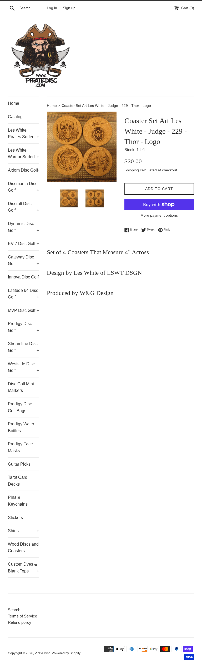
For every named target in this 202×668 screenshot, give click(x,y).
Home (13, 103)
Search (14, 609)
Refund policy (19, 622)
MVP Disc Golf (23, 310)
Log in (52, 8)
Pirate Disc (42, 653)
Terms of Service (22, 616)
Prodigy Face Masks (20, 447)
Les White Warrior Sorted (23, 153)
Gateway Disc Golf (23, 260)
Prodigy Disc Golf (23, 327)
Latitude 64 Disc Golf (23, 294)
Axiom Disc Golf (23, 170)
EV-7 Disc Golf (23, 243)
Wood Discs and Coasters (23, 547)
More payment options (159, 215)
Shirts (23, 531)
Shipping (131, 170)
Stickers (15, 517)
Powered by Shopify (66, 653)
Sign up (69, 8)
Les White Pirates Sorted (23, 133)
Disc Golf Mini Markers (21, 387)
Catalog (15, 116)
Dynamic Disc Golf (23, 227)
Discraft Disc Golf (23, 207)
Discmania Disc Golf (23, 187)
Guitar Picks (19, 464)
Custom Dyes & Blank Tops (23, 567)
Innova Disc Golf (23, 277)
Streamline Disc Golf (23, 347)
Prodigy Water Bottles (21, 427)
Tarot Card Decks (17, 480)
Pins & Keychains (18, 500)
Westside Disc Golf (23, 367)
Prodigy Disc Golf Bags (20, 407)
